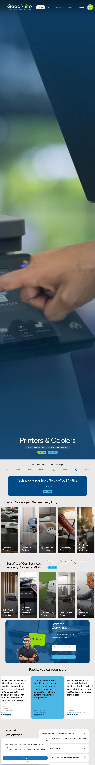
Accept (25, 758)
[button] (47, 741)
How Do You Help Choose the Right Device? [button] (57, 733)
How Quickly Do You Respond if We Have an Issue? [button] (60, 758)
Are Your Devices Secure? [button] (50, 748)
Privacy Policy (25, 761)
